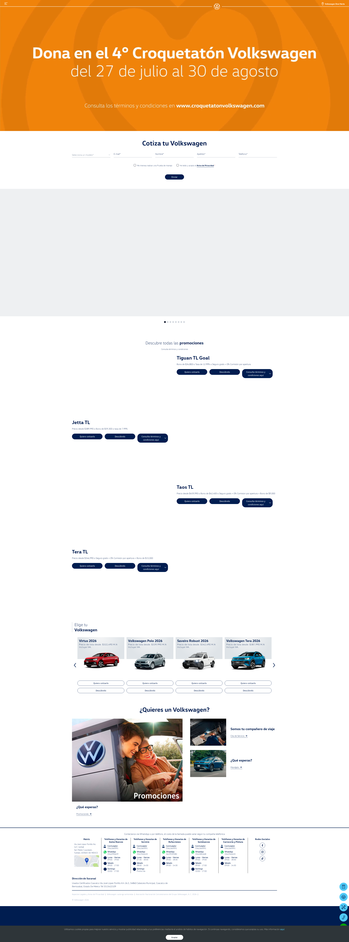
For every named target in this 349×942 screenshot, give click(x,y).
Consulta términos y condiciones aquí (255, 374)
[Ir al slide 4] (173, 322)
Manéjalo (235, 767)
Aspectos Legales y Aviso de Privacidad (88, 894)
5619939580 (171, 854)
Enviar (174, 177)
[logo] (217, 6)
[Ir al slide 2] (168, 322)
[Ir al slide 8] (184, 322)
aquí (282, 929)
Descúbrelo (224, 372)
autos (119, 894)
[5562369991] (343, 917)
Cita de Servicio (237, 735)
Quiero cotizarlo (192, 372)
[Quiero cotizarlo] (343, 887)
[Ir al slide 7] (181, 322)
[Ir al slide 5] (176, 322)
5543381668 (200, 854)
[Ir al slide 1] (165, 322)
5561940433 (142, 854)
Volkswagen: (112, 894)
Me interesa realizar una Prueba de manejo (154, 165)
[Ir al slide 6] (178, 322)
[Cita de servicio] (343, 907)
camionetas (128, 894)
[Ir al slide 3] (170, 322)
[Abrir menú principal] (6, 3)
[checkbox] (135, 165)
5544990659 (112, 854)
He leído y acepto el (197, 165)
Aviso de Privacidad (205, 165)
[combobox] (91, 155)
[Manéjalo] (343, 897)
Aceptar (174, 937)
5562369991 (112, 848)
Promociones (82, 814)
